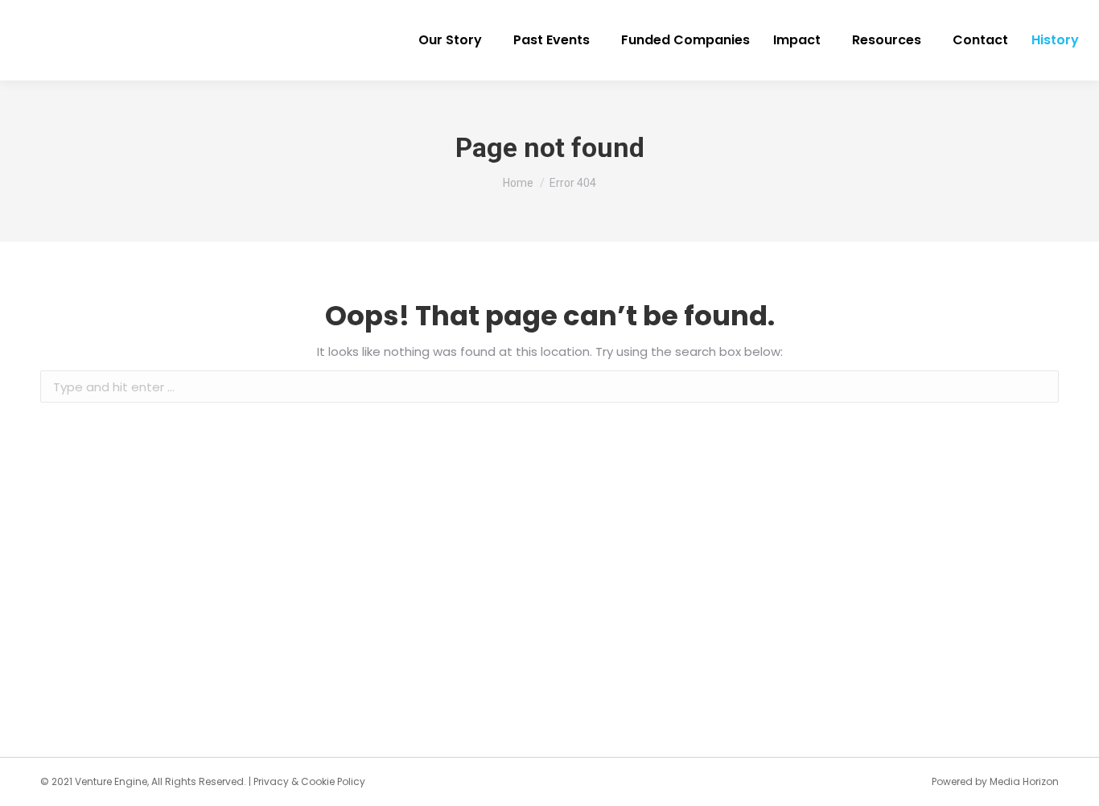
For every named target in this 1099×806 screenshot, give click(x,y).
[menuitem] (454, 40)
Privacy (271, 781)
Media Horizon (1024, 781)
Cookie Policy (333, 781)
